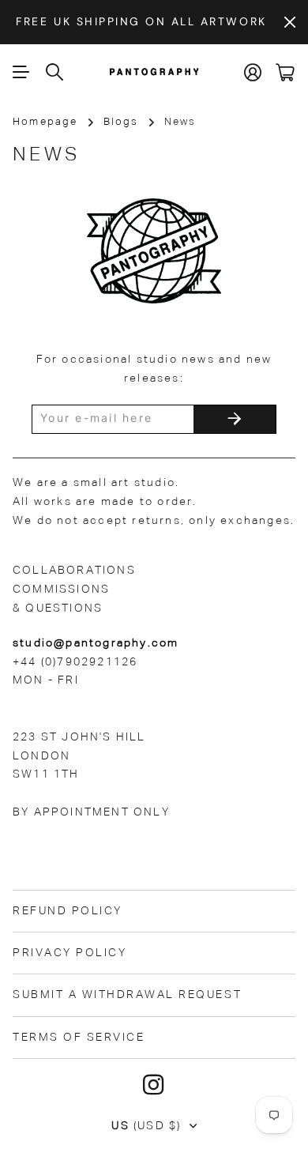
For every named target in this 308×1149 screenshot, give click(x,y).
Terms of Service (79, 1037)
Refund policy (67, 911)
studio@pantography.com (95, 643)
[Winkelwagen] (285, 72)
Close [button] (289, 22)
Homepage (45, 122)
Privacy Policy (69, 953)
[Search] (55, 72)
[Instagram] (154, 1085)
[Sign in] (253, 72)
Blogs (121, 122)
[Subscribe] (234, 419)
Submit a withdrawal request (127, 994)
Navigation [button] (21, 72)
